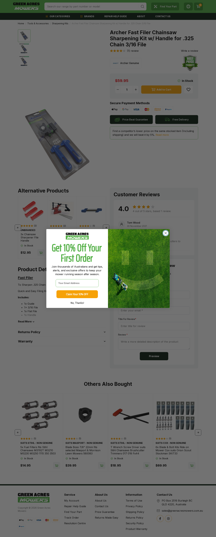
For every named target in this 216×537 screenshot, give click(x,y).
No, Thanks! (77, 303)
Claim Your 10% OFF (77, 294)
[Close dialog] (165, 233)
